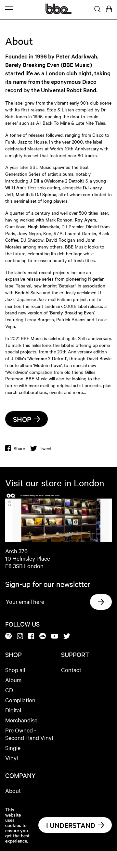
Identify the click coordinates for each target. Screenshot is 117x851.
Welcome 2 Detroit (47, 358)
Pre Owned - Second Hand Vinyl (29, 733)
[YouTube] (54, 637)
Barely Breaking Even (72, 312)
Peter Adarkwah (76, 56)
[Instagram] (20, 636)
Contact (71, 669)
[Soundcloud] (42, 636)
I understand (70, 825)
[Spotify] (8, 636)
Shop (22, 419)
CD (9, 689)
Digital (13, 710)
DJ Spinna (45, 194)
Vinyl (11, 757)
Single (12, 747)
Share (19, 448)
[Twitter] (66, 636)
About (13, 790)
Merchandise (21, 720)
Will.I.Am (14, 187)
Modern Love (47, 365)
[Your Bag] (109, 9)
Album (13, 679)
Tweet (46, 448)
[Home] (59, 12)
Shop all (15, 669)
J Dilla (36, 180)
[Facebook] (31, 636)
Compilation (20, 700)
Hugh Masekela (43, 226)
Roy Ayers (85, 219)
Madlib (23, 194)
